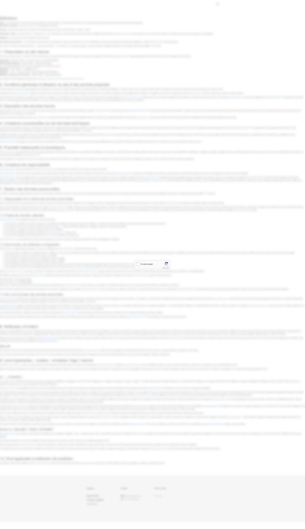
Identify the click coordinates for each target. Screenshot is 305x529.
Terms (167, 268)
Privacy (164, 268)
